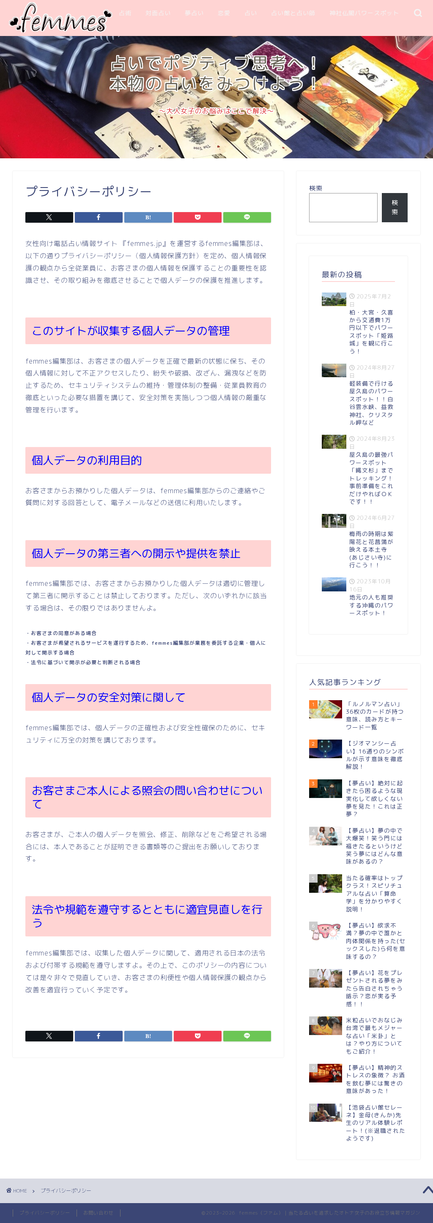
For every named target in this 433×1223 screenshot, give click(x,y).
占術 (125, 13)
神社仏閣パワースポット (364, 13)
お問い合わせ (98, 1212)
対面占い (158, 13)
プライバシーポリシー (44, 1212)
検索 (316, 188)
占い (250, 13)
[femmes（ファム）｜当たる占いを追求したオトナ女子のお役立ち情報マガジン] (60, 31)
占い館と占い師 (293, 13)
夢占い (194, 13)
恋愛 (224, 13)
